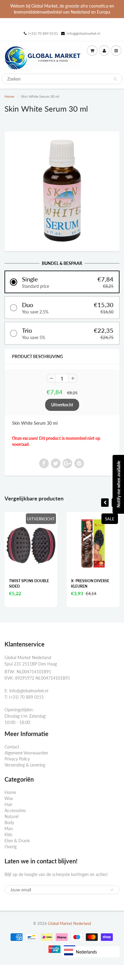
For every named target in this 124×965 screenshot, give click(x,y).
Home (9, 96)
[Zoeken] (115, 79)
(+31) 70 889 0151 (43, 33)
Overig (11, 846)
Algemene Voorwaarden (26, 752)
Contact (12, 746)
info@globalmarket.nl (83, 33)
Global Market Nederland (69, 923)
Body (9, 822)
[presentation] (105, 502)
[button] (62, 282)
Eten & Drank (17, 840)
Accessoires (15, 810)
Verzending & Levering (25, 764)
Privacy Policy (17, 758)
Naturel (11, 816)
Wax (9, 798)
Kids (8, 834)
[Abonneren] (112, 890)
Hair (8, 804)
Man (9, 828)
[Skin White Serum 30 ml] (62, 191)
